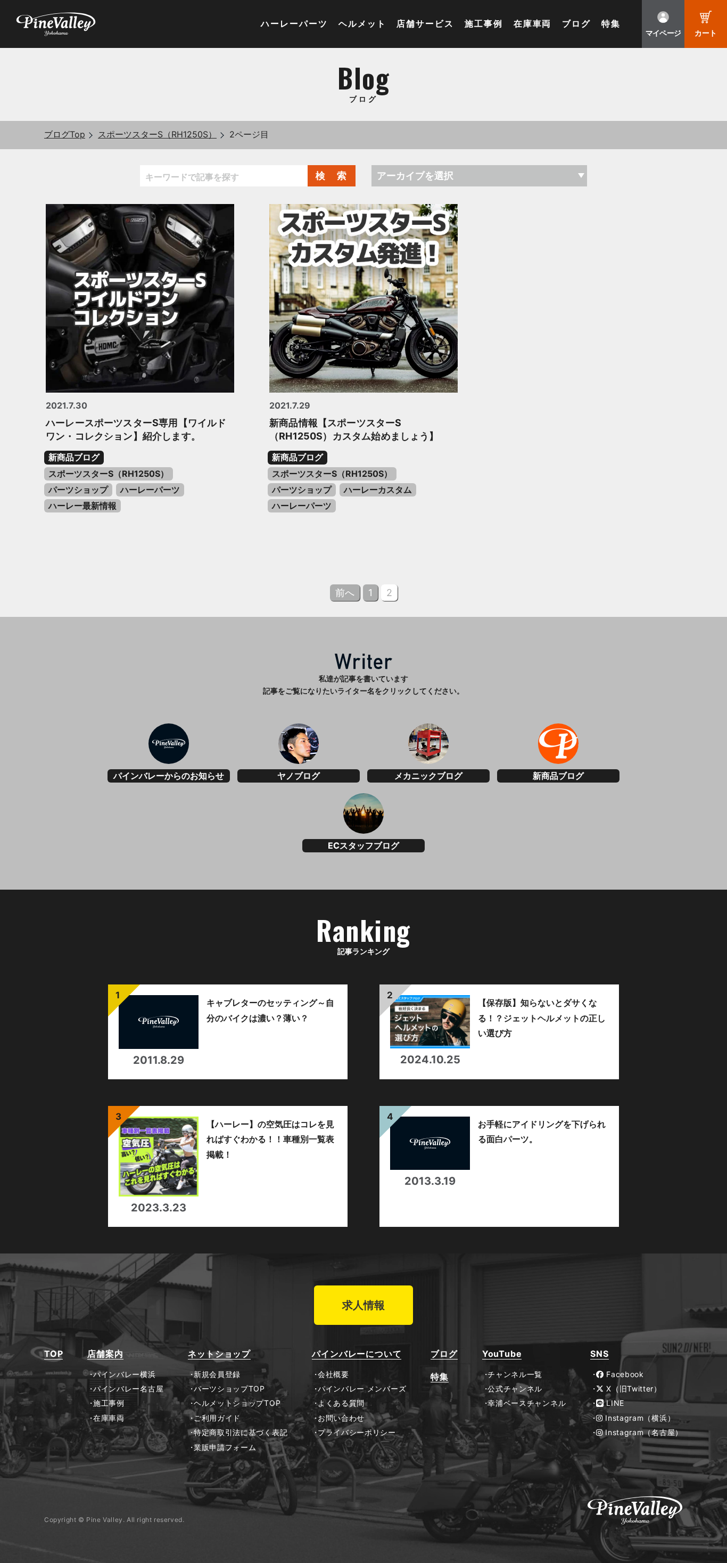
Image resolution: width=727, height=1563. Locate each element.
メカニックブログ (428, 775)
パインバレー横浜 (124, 1374)
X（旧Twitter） (633, 1389)
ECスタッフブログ (363, 845)
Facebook (624, 1374)
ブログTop (64, 134)
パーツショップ (78, 489)
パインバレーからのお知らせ (168, 775)
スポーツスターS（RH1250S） (157, 134)
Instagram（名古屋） (643, 1432)
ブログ (576, 24)
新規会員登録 (217, 1374)
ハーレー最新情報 (82, 505)
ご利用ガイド (217, 1418)
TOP (53, 1354)
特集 (611, 24)
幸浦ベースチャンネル (527, 1403)
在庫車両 (533, 24)
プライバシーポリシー (357, 1432)
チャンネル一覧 (515, 1374)
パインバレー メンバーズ (362, 1389)
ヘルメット (362, 24)
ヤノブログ (298, 775)
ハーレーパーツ (294, 24)
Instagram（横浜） (639, 1418)
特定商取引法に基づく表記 (240, 1432)
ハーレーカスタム (378, 489)
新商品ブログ (74, 457)
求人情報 (363, 1305)
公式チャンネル (515, 1389)
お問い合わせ (341, 1418)
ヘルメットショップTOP (237, 1403)
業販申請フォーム (225, 1447)
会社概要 (333, 1374)
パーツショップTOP (229, 1389)
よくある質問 (341, 1403)
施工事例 (484, 24)
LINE (614, 1403)
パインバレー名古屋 (128, 1389)
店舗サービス (425, 24)
